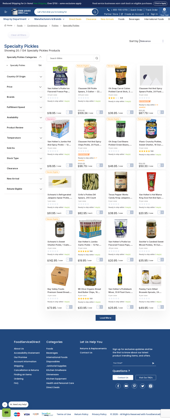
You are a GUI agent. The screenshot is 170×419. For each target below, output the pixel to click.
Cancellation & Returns (26, 370)
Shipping (18, 365)
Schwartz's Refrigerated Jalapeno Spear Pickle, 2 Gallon (59, 197)
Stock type (13, 158)
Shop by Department (14, 19)
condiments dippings (37, 25)
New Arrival (13, 178)
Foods (121, 19)
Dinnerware (52, 374)
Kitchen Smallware (56, 370)
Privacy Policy (99, 414)
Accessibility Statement (27, 352)
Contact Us (86, 352)
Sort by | (134, 41)
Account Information (25, 361)
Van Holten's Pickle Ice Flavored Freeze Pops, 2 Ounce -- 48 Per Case (120, 244)
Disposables (53, 361)
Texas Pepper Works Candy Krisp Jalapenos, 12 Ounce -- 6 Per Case (120, 197)
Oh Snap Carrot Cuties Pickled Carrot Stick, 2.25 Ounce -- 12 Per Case (121, 91)
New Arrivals (107, 19)
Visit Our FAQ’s (146, 377)
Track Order (151, 9)
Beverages (134, 19)
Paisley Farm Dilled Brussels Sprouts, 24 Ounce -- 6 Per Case (149, 292)
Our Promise (20, 357)
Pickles (55, 25)
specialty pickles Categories (22, 57)
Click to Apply (160, 4)
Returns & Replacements (93, 348)
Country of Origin (16, 76)
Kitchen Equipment (56, 378)
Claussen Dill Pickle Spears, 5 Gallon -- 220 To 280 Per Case (89, 91)
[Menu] (5, 12)
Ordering (18, 378)
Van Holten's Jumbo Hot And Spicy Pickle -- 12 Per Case (59, 144)
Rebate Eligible (14, 188)
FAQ (16, 383)
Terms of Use (64, 414)
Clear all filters (18, 35)
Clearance (91, 19)
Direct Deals (75, 19)
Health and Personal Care (60, 383)
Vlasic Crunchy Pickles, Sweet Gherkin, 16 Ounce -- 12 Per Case (151, 144)
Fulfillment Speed (16, 107)
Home (9, 25)
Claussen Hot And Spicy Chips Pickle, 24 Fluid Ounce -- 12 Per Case (89, 144)
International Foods (154, 19)
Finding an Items (23, 374)
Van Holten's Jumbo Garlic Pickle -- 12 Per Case (88, 244)
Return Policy (81, 414)
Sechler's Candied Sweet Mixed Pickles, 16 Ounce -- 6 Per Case (151, 244)
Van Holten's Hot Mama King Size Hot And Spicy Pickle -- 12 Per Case (150, 197)
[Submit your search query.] (95, 12)
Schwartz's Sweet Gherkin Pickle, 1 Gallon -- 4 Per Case (60, 244)
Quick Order (136, 9)
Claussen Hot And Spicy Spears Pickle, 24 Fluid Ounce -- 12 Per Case (150, 91)
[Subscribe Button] (153, 363)
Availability (12, 117)
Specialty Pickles (71, 25)
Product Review (15, 127)
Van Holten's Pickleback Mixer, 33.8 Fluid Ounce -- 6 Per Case (121, 292)
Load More (105, 318)
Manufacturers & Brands (47, 19)
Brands (10, 97)
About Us (19, 348)
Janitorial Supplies (56, 365)
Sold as (11, 148)
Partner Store (111, 14)
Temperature (14, 137)
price (9, 86)
